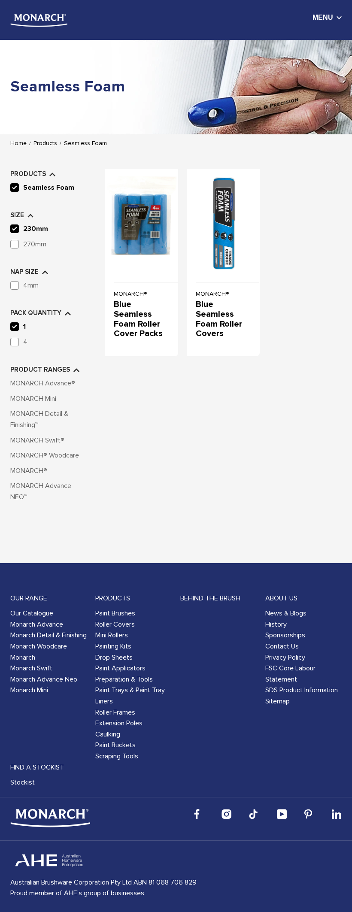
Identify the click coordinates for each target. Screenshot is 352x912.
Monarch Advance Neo (43, 679)
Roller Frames (115, 712)
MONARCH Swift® (37, 440)
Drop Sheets (114, 657)
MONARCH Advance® (42, 383)
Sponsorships (285, 635)
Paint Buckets (115, 745)
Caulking (107, 734)
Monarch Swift (31, 668)
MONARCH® (28, 470)
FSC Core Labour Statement (290, 674)
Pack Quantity (35, 313)
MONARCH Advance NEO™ (40, 491)
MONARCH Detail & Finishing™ (39, 419)
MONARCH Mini (33, 398)
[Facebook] (199, 814)
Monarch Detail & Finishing (48, 635)
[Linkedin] (336, 814)
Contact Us (282, 646)
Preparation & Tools (124, 679)
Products (45, 143)
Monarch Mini (29, 690)
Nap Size (24, 272)
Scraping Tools (116, 756)
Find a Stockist (37, 767)
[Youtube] (281, 814)
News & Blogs (285, 613)
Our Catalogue (31, 613)
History (276, 624)
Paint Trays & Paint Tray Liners (130, 696)
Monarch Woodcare (38, 646)
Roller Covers (115, 624)
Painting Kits (113, 646)
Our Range (28, 598)
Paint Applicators (120, 668)
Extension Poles (119, 723)
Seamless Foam (85, 143)
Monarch (22, 657)
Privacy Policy (285, 657)
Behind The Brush (210, 598)
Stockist (22, 782)
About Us (281, 598)
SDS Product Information (301, 690)
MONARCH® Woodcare (44, 455)
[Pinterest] (309, 814)
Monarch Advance (36, 624)
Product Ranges (40, 370)
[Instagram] (227, 814)
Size (17, 215)
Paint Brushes (115, 613)
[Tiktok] (254, 814)
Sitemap (277, 701)
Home (18, 143)
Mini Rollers (111, 635)
